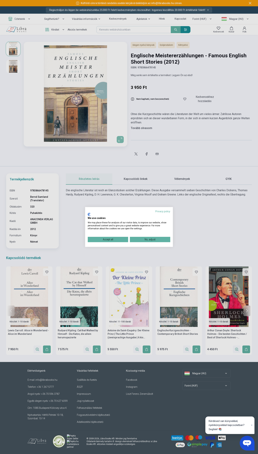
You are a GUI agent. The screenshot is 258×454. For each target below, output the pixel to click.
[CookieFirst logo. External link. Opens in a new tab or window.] (89, 214)
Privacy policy (162, 211)
